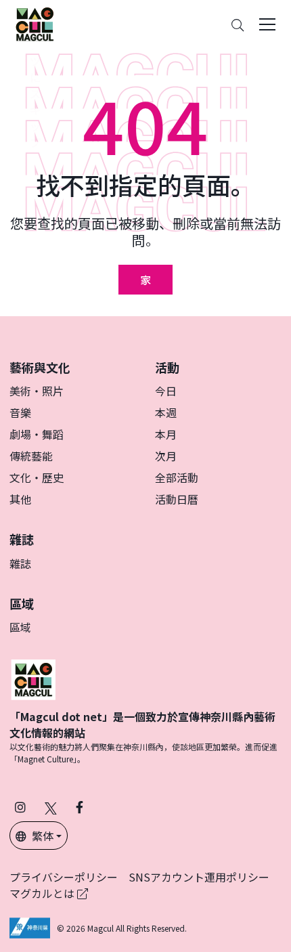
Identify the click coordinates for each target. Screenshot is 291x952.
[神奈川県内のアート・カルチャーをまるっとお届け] (34, 24)
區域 (20, 627)
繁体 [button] (42, 835)
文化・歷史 (36, 477)
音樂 (20, 412)
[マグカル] (33, 678)
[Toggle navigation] (267, 24)
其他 (20, 499)
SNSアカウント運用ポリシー (199, 877)
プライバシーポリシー (63, 877)
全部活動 (176, 477)
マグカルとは (43, 893)
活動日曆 (176, 499)
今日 (166, 391)
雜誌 (20, 563)
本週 (166, 412)
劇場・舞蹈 (36, 434)
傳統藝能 (31, 456)
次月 (166, 456)
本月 (166, 434)
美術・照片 (36, 391)
